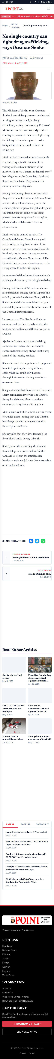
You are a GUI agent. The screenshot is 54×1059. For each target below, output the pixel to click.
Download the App (28, 1024)
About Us (6, 988)
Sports (5, 958)
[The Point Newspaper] (35, 2)
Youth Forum (8, 975)
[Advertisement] (27, 502)
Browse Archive (27, 1031)
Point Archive (46, 2)
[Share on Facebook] (31, 541)
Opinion (6, 967)
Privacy (23, 1053)
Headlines (7, 946)
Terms (31, 1053)
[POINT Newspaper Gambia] (30, 2)
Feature (6, 971)
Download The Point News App (17, 1001)
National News (9, 950)
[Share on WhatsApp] (43, 541)
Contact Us (7, 992)
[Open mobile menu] (49, 9)
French (5, 962)
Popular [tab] (25, 824)
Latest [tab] (10, 824)
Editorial (6, 954)
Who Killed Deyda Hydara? (15, 996)
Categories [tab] (42, 824)
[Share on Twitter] (37, 541)
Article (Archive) (16, 25)
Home (5, 25)
